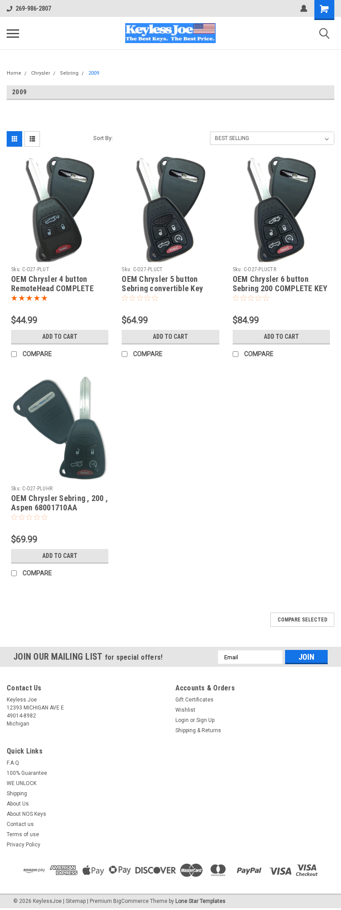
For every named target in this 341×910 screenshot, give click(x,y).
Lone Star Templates (200, 901)
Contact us (20, 824)
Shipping (17, 793)
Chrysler (40, 73)
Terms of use (23, 834)
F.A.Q (13, 763)
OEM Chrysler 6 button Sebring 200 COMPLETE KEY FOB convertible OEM (280, 288)
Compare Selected (302, 620)
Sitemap (76, 901)
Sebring (69, 73)
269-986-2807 (33, 8)
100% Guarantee (27, 773)
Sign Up (205, 720)
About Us (18, 804)
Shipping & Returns (198, 730)
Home (14, 73)
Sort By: (103, 138)
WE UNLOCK (21, 783)
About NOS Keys (26, 814)
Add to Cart (59, 336)
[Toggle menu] (13, 33)
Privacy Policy (23, 845)
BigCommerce (131, 901)
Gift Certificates (194, 700)
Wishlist (185, 710)
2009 (93, 73)
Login (182, 720)
